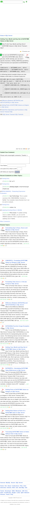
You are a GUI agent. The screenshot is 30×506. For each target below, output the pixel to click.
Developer (8, 491)
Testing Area (5, 178)
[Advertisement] (15, 19)
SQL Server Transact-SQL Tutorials (13, 114)
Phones (2, 494)
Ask (17, 487)
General (2, 482)
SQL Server (8, 35)
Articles (9, 487)
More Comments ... (5, 221)
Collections (15, 485)
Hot (6, 485)
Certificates (7, 492)
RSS (13, 487)
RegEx (14, 492)
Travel (8, 494)
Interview (3, 487)
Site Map (21, 487)
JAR (23, 491)
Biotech (26, 492)
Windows (18, 491)
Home (2, 35)
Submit (17, 171)
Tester (2, 491)
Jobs (24, 485)
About (9, 485)
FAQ (21, 485)
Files (1, 492)
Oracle (13, 482)
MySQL (8, 482)
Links (18, 492)
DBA (13, 491)
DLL (26, 491)
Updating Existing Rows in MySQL (12, 210)
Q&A (22, 492)
